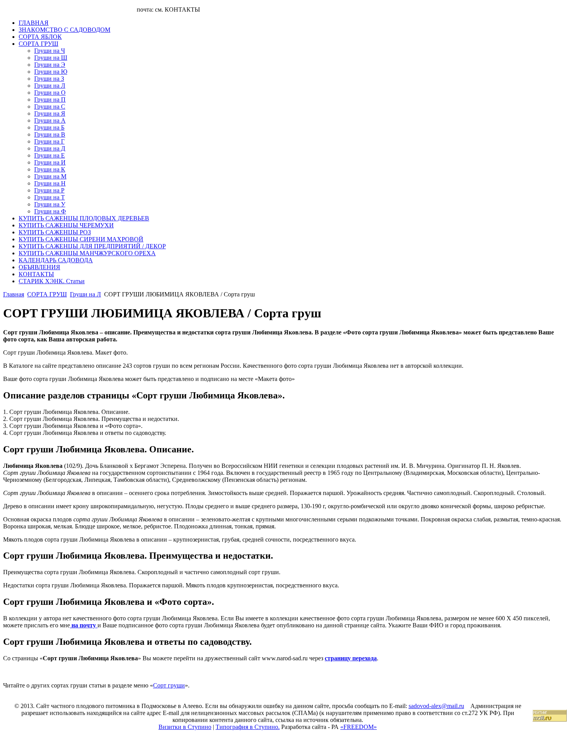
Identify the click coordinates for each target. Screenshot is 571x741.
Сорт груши (169, 685)
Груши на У (49, 204)
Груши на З (49, 78)
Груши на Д (49, 148)
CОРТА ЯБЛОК (40, 36)
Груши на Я (49, 113)
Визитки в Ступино (184, 727)
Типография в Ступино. (248, 727)
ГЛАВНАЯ (34, 22)
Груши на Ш (50, 57)
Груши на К (49, 169)
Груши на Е (49, 155)
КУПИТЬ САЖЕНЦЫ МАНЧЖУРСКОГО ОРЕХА (87, 253)
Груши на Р (49, 190)
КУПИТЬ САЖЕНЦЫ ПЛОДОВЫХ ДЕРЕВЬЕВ (84, 218)
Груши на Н (50, 183)
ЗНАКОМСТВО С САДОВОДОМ (64, 29)
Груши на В (49, 134)
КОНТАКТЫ (36, 274)
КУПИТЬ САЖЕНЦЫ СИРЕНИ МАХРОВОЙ (81, 239)
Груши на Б (49, 127)
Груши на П (50, 99)
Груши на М (50, 176)
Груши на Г (49, 141)
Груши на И (50, 162)
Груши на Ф (50, 211)
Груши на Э (49, 64)
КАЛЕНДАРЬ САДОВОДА (56, 260)
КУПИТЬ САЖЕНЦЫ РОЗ (55, 232)
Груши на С (49, 106)
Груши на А (50, 120)
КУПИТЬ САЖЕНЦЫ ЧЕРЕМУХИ (66, 225)
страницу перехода (351, 658)
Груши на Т (49, 197)
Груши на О (50, 92)
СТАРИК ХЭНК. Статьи (52, 281)
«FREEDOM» (358, 727)
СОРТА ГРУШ (38, 43)
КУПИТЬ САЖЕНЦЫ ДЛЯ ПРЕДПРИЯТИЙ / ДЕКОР (92, 246)
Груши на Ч (49, 50)
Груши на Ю (50, 71)
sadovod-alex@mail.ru (436, 706)
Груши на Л (49, 85)
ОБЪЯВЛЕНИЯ (39, 267)
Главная (13, 294)
